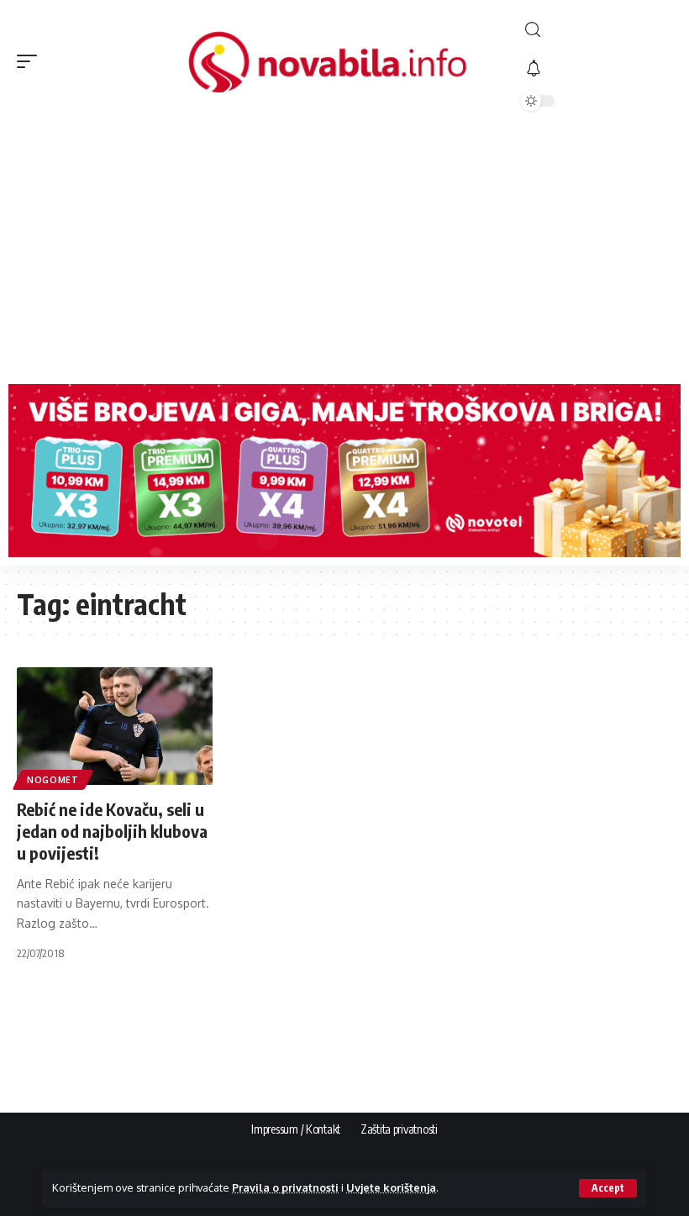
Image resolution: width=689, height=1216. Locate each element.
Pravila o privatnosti (285, 1187)
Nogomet (53, 780)
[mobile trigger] (31, 61)
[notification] (596, 69)
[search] (596, 30)
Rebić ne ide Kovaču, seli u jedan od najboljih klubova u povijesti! (112, 830)
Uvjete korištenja (391, 1187)
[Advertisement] (344, 249)
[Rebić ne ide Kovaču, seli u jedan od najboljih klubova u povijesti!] (115, 726)
